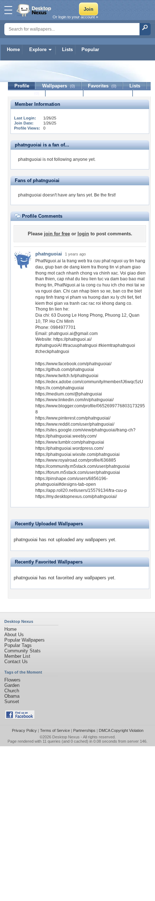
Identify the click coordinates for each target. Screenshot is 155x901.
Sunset (11, 701)
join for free (57, 233)
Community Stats (22, 650)
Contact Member (108, 93)
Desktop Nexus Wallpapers (35, 10)
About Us (14, 634)
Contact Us (16, 661)
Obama (11, 696)
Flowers (12, 680)
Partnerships (84, 730)
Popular (90, 49)
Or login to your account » (75, 17)
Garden (11, 685)
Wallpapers (58, 86)
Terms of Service (55, 730)
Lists (67, 49)
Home (13, 49)
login (83, 233)
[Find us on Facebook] (20, 717)
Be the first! (105, 195)
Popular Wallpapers (24, 640)
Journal (26, 93)
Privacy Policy (24, 730)
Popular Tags (18, 645)
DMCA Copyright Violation (121, 730)
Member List (17, 656)
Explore (37, 49)
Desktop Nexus (66, 737)
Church (11, 690)
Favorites (102, 86)
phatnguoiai (48, 254)
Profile (21, 86)
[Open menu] (8, 10)
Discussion (64, 93)
